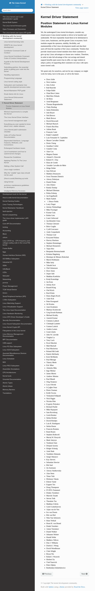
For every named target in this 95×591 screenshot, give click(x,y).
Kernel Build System (10, 22)
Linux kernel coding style (13, 82)
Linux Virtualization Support (13, 307)
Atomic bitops (8, 386)
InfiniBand (6, 269)
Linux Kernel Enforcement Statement (13, 98)
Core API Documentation (12, 224)
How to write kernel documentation (15, 198)
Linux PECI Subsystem (11, 366)
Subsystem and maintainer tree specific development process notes (17, 86)
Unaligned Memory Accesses (14, 191)
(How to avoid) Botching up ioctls (16, 178)
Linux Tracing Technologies (13, 204)
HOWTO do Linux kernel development (13, 46)
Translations (7, 393)
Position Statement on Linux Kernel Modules (18, 107)
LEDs (5, 272)
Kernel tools (7, 376)
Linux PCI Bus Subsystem (12, 346)
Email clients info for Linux (13, 94)
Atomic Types (8, 383)
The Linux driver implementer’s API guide (15, 219)
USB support (7, 343)
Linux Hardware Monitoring (12, 313)
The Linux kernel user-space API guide (17, 33)
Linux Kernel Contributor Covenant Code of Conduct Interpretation (16, 57)
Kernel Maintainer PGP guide (14, 90)
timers (5, 293)
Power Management (10, 286)
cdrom (5, 237)
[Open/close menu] (1, 36)
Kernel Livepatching (10, 215)
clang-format (8, 182)
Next (83, 574)
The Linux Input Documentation (14, 310)
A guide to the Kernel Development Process (17, 63)
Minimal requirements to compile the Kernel (16, 113)
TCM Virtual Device (10, 289)
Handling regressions (12, 75)
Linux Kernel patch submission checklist (15, 131)
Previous (47, 574)
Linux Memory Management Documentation (13, 335)
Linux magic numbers (12, 169)
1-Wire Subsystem (9, 300)
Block (5, 234)
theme (62, 587)
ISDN (4, 265)
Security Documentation (11, 320)
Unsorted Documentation (12, 379)
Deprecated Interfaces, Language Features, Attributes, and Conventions (16, 143)
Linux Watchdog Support (12, 303)
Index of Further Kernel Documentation (12, 136)
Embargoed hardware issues (14, 148)
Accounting (7, 230)
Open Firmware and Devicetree (14, 29)
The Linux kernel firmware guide (14, 26)
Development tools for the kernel (15, 194)
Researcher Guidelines (12, 157)
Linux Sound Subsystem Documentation (17, 324)
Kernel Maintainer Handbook (13, 208)
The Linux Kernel (18, 3)
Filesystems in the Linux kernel (14, 331)
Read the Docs (79, 587)
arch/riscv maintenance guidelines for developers (16, 186)
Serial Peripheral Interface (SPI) (14, 296)
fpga (4, 252)
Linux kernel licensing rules (14, 42)
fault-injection (7, 211)
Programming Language (13, 78)
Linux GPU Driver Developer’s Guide (16, 317)
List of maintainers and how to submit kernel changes (15, 153)
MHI (4, 362)
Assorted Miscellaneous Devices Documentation (14, 354)
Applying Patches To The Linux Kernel (15, 162)
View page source (81, 8)
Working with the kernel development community (12, 37)
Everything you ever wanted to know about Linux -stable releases (17, 125)
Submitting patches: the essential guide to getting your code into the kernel (16, 69)
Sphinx (51, 587)
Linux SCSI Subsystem (11, 350)
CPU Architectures (9, 372)
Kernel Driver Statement (13, 103)
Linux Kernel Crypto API (11, 327)
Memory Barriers (9, 389)
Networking (7, 279)
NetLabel (6, 276)
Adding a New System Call (13, 166)
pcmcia (5, 283)
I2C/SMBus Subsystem (11, 259)
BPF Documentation (10, 339)
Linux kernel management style (15, 121)
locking (5, 227)
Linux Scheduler (8, 359)
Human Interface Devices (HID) (14, 255)
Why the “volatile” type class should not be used (17, 174)
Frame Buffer (7, 248)
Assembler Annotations (11, 369)
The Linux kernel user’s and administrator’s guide (13, 18)
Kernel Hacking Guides (11, 201)
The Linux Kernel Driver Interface (16, 117)
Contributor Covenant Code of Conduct (15, 52)
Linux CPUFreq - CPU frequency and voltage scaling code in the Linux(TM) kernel (16, 243)
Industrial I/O (7, 262)
